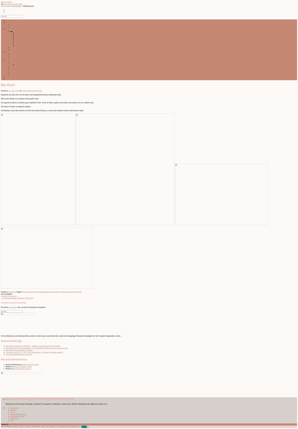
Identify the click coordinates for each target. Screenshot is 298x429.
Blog (7, 22)
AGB (12, 412)
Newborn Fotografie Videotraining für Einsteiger (28, 69)
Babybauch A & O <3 (23, 35)
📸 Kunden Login (17, 31)
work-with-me (15, 75)
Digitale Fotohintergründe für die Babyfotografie (28, 73)
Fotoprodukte (15, 62)
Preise (12, 54)
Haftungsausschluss (17, 416)
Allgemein (12, 292)
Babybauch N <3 (21, 33)
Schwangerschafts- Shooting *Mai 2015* (17, 298)
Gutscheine (14, 67)
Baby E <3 (19, 44)
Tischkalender (20, 64)
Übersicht (13, 25)
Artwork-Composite (9, 296)
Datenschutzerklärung (18, 414)
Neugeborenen (15, 48)
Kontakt (9, 79)
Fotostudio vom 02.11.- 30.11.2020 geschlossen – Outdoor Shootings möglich (34, 352)
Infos (12, 56)
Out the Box (13, 424)
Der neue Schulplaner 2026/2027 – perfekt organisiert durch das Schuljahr (33, 346)
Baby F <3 (19, 41)
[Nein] (88, 427)
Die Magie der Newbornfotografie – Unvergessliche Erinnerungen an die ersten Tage (37, 348)
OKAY (84, 427)
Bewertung (14, 418)
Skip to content (6, 2)
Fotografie (26, 292)
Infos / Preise (10, 52)
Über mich (9, 77)
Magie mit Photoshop (31, 365)
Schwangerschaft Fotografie (71, 292)
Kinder (33, 292)
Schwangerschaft (16, 50)
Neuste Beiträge (16, 27)
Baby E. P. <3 (20, 37)
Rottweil (57, 292)
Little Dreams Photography (32, 91)
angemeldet (12, 307)
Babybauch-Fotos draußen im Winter (19, 350)
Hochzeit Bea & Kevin (22, 369)
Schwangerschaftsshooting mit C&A (19, 354)
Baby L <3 (19, 39)
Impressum (14, 408)
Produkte (9, 60)
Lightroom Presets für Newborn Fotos (24, 71)
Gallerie (8, 29)
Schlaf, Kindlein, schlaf (23, 367)
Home (8, 20)
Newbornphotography (45, 292)
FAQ (12, 58)
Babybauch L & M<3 (23, 46)
